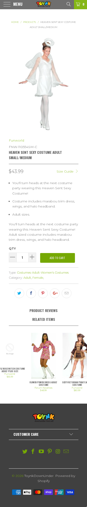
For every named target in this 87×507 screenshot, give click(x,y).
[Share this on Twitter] (19, 293)
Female (37, 277)
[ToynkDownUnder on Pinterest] (49, 452)
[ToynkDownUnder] (43, 4)
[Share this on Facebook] (31, 293)
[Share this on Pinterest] (43, 293)
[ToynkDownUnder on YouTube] (41, 452)
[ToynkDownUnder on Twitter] (24, 452)
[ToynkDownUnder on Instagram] (58, 452)
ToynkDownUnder (39, 476)
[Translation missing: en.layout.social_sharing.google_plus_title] (55, 293)
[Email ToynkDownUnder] (66, 452)
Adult (27, 277)
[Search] (68, 3)
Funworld (16, 140)
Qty (12, 248)
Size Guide (65, 171)
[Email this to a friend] (66, 293)
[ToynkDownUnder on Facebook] (33, 452)
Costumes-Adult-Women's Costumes (43, 272)
